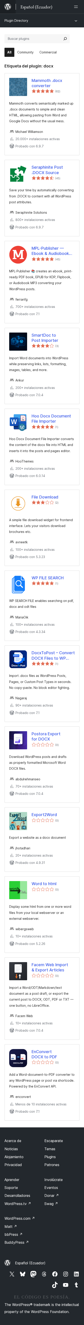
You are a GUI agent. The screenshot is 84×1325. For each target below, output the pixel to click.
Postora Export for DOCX (46, 736)
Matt (10, 1226)
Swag (51, 1203)
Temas (49, 1149)
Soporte (11, 1187)
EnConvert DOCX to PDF (44, 1054)
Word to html (44, 883)
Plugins (50, 1157)
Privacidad (13, 1164)
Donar (51, 1195)
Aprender (11, 1179)
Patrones (51, 1164)
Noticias (11, 1149)
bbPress (13, 1234)
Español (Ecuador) (30, 1263)
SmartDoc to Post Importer (45, 338)
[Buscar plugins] (65, 38)
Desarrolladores (17, 1195)
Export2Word (44, 814)
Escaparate (53, 1140)
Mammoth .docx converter (47, 83)
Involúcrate (53, 1179)
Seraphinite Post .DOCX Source (47, 170)
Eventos (51, 1187)
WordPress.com (19, 1218)
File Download (45, 497)
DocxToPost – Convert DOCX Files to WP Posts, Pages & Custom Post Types (53, 655)
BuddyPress (16, 1242)
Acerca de (12, 1140)
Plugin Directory (16, 20)
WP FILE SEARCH (48, 577)
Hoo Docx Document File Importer (51, 419)
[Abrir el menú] (77, 7)
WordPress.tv (17, 1203)
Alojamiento (14, 1157)
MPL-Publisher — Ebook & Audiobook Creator (50, 251)
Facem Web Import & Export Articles (50, 967)
